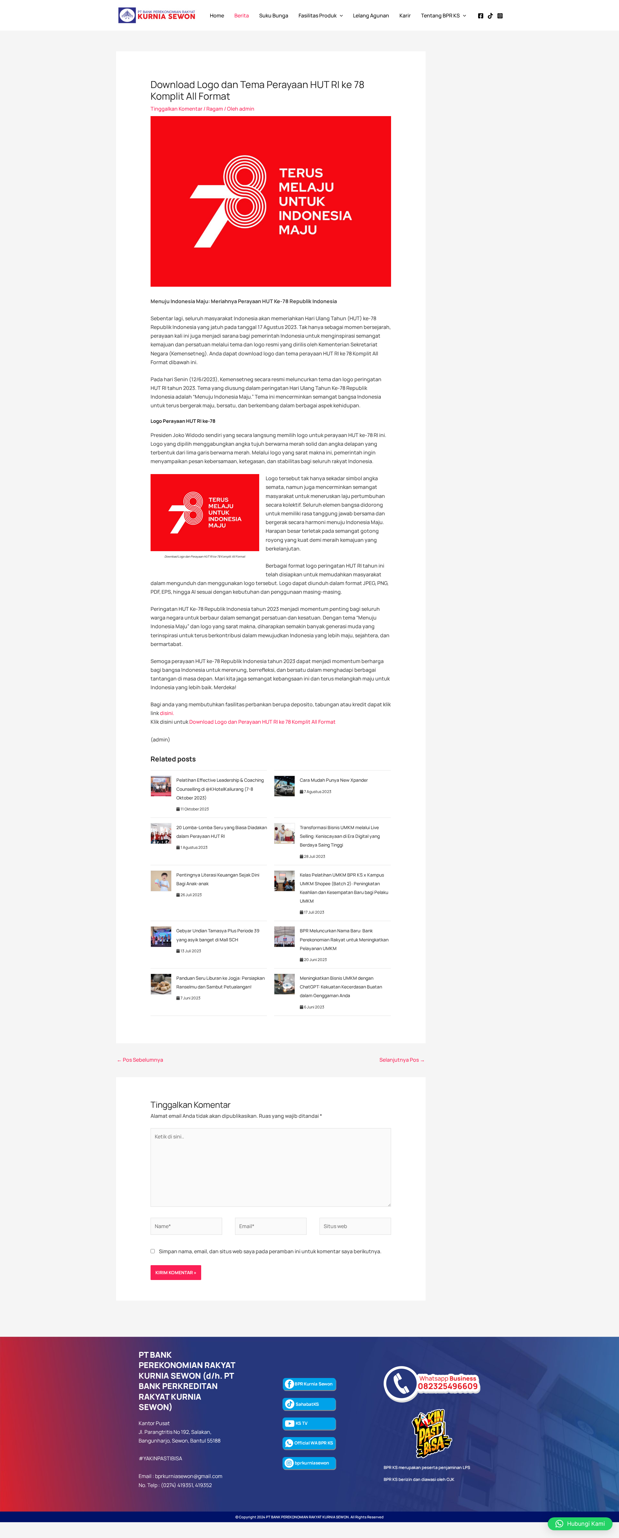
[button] (580, 1523)
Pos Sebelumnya (140, 1059)
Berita (241, 15)
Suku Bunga (273, 15)
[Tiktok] (490, 16)
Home (217, 15)
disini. (167, 713)
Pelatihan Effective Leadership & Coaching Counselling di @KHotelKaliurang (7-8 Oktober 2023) (220, 788)
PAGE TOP (600, 1486)
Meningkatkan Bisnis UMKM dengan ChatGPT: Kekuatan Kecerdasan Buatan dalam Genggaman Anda (341, 986)
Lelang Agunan (371, 15)
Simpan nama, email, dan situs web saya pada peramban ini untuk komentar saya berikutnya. (270, 1251)
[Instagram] (500, 16)
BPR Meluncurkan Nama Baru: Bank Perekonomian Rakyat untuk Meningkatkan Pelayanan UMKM (344, 939)
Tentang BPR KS (440, 15)
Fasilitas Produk (318, 15)
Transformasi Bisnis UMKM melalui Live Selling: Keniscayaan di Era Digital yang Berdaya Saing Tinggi (340, 836)
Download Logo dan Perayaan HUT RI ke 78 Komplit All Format (262, 721)
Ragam (214, 108)
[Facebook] (481, 16)
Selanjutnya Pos (402, 1059)
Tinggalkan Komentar (176, 108)
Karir (405, 15)
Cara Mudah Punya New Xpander (334, 780)
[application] (340, 15)
